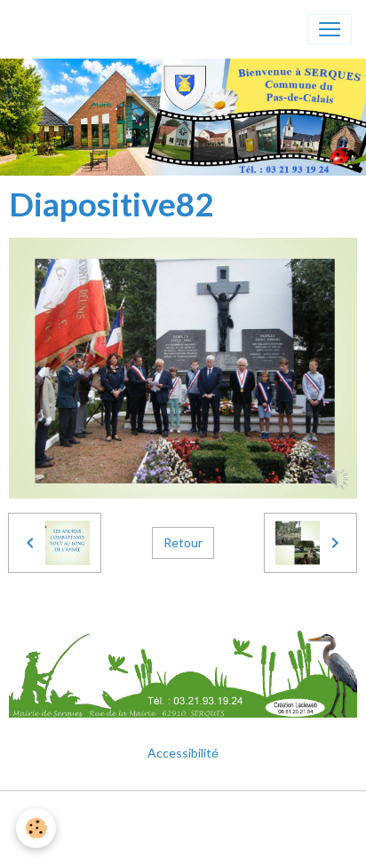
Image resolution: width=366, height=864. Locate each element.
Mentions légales (183, 814)
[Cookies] (36, 828)
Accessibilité (183, 752)
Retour (183, 542)
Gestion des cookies (183, 840)
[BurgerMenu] (329, 29)
